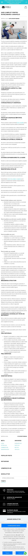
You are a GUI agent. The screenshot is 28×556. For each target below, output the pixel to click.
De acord (21, 553)
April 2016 (17, 445)
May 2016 (17, 447)
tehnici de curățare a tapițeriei (14, 179)
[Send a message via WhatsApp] (25, 553)
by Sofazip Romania (22, 436)
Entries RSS (4, 445)
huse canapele (20, 122)
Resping (7, 553)
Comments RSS (4, 447)
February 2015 (18, 443)
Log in (2, 443)
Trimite (3, 481)
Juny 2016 (17, 449)
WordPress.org (5, 449)
